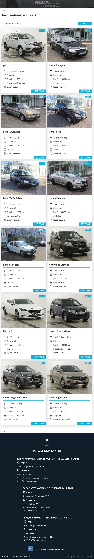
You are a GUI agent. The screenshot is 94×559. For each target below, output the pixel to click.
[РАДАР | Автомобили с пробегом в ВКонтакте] (30, 548)
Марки (85, 23)
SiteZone (88, 556)
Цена (24, 23)
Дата (17, 23)
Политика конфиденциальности (49, 549)
